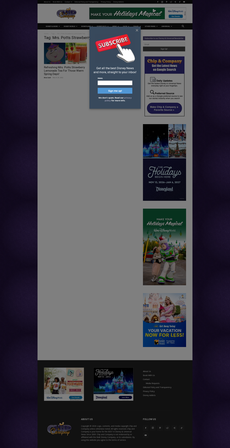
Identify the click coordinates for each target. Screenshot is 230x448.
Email (100, 78)
